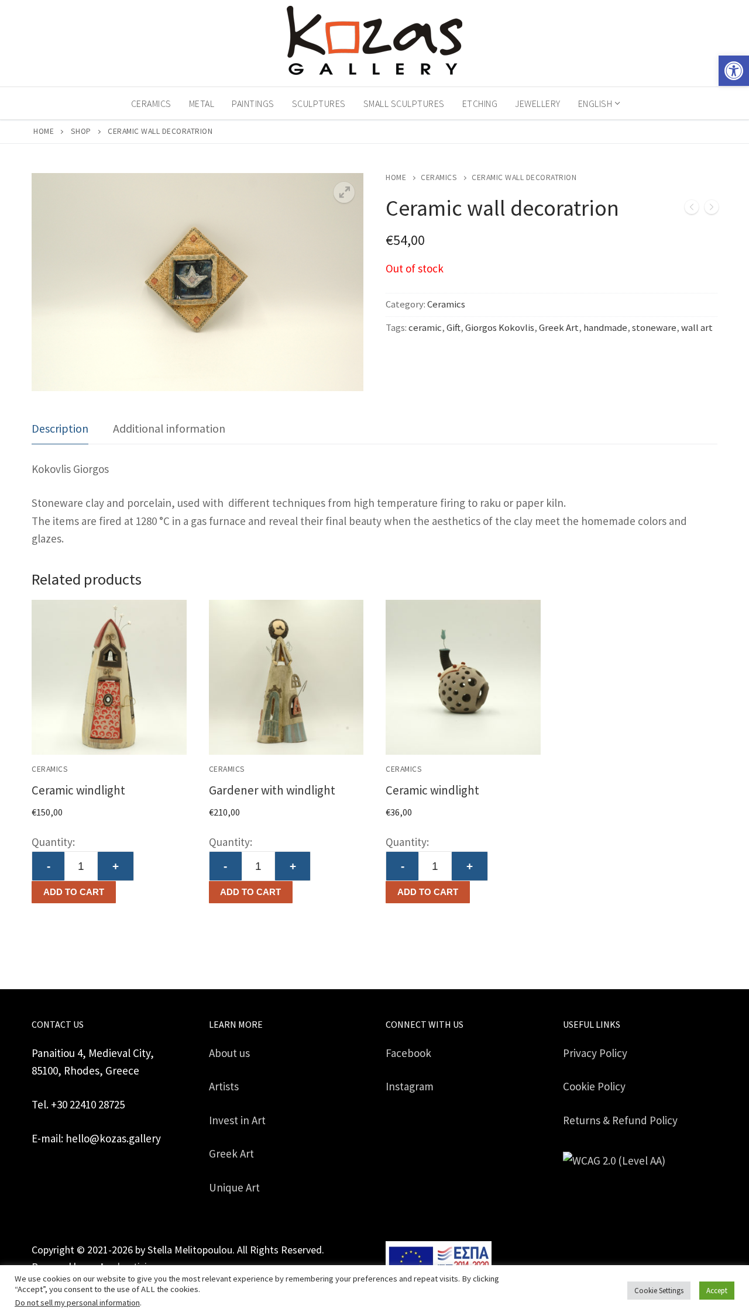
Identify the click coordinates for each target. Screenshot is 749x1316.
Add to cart (73, 892)
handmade (605, 328)
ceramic (425, 328)
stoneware (654, 328)
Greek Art (559, 328)
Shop (81, 131)
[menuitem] (598, 103)
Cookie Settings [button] (658, 1291)
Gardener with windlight (272, 790)
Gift (453, 328)
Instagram (410, 1086)
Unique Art (234, 1187)
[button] (734, 71)
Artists (224, 1086)
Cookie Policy (594, 1086)
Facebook (408, 1053)
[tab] (60, 428)
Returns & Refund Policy (620, 1120)
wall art (697, 328)
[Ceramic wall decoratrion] (692, 209)
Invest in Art (237, 1120)
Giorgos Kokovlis (499, 328)
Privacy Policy (595, 1053)
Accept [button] (716, 1291)
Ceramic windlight (78, 790)
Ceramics (439, 177)
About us (229, 1053)
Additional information (169, 428)
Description (60, 428)
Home (43, 131)
